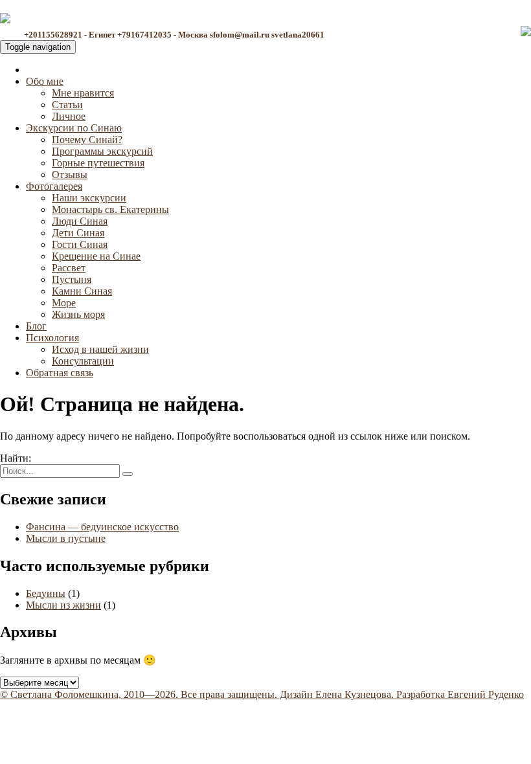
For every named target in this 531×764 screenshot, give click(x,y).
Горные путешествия (98, 162)
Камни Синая (82, 291)
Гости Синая (79, 244)
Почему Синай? (87, 139)
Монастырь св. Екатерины (110, 209)
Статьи (67, 104)
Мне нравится (83, 92)
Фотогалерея (54, 186)
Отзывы (69, 174)
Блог (36, 325)
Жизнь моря (78, 314)
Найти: (15, 458)
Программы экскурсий (102, 151)
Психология (52, 337)
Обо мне (44, 81)
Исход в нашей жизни (100, 349)
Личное (68, 116)
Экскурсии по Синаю (74, 127)
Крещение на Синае (96, 256)
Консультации (83, 360)
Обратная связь (59, 372)
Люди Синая (79, 221)
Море (64, 302)
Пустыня (71, 279)
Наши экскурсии (89, 197)
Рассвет (68, 267)
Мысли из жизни (63, 605)
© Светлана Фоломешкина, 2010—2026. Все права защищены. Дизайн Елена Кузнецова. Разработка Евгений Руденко (262, 694)
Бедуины (45, 593)
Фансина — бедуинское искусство (102, 526)
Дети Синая (78, 232)
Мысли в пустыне (66, 538)
